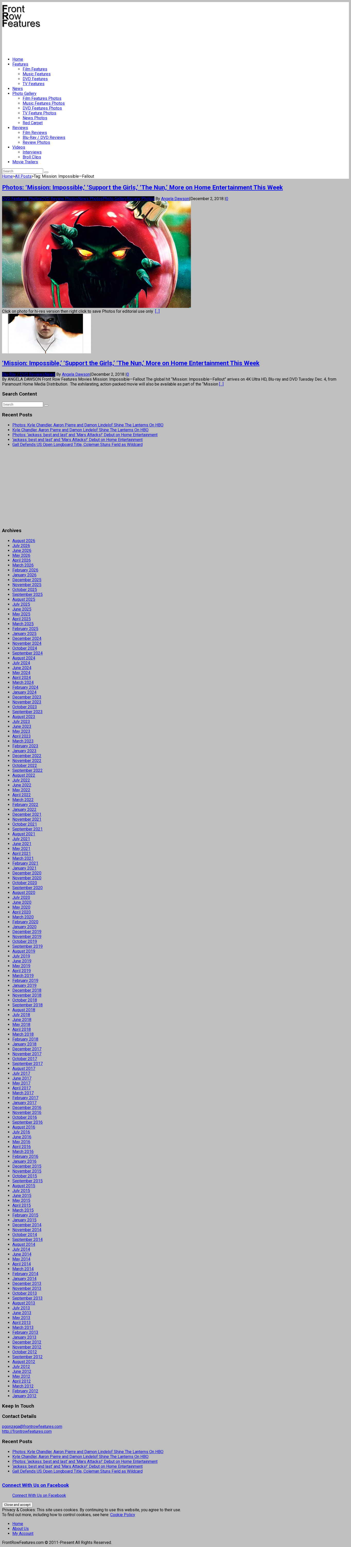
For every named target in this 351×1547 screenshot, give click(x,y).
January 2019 (24, 985)
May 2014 (21, 1259)
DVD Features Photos (42, 108)
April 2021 (21, 853)
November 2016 (26, 1112)
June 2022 (21, 785)
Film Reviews (35, 132)
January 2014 (24, 1278)
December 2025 (26, 579)
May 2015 (21, 1200)
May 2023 (21, 731)
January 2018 (24, 1044)
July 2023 (21, 721)
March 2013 (23, 1327)
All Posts (23, 176)
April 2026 (21, 560)
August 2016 (23, 1127)
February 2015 (25, 1215)
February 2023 (25, 746)
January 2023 (24, 750)
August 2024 (23, 658)
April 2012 (21, 1381)
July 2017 (21, 1073)
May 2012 (21, 1376)
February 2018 (25, 1039)
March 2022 (23, 799)
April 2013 (21, 1322)
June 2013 (21, 1312)
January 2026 (24, 575)
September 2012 (27, 1356)
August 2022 (23, 775)
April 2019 (21, 970)
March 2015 (23, 1210)
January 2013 (24, 1337)
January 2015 (24, 1220)
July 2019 (21, 956)
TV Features (33, 83)
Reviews (20, 127)
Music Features (37, 73)
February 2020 (25, 921)
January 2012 (24, 1395)
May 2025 (21, 614)
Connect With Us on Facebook (35, 1485)
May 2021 (21, 848)
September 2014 (27, 1239)
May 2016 (21, 1141)
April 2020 (21, 912)
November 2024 (26, 643)
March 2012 (23, 1386)
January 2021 (24, 868)
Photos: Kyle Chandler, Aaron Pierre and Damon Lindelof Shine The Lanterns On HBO (87, 425)
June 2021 (21, 843)
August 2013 (23, 1303)
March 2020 (23, 917)
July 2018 (21, 1014)
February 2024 (25, 687)
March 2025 (23, 623)
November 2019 (26, 936)
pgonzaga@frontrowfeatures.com (32, 1426)
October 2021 (24, 824)
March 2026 (23, 565)
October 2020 (24, 882)
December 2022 (26, 755)
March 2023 (23, 741)
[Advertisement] (95, 40)
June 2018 (21, 1019)
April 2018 (21, 1029)
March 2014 (23, 1268)
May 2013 (21, 1317)
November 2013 (26, 1288)
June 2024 (21, 667)
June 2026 (21, 550)
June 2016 (21, 1136)
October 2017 (24, 1058)
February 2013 (25, 1332)
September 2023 (27, 711)
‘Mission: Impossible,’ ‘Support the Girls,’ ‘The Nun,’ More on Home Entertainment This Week (131, 363)
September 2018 (27, 1005)
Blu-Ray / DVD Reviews (44, 137)
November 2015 (26, 1171)
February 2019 (25, 980)
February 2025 (25, 628)
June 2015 (21, 1195)
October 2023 (24, 706)
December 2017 (26, 1049)
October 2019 (24, 941)
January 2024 (24, 692)
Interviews (32, 152)
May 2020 (21, 907)
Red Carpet (33, 122)
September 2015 (27, 1180)
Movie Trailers (25, 161)
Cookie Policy (122, 1514)
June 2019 (21, 961)
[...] (157, 311)
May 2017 (21, 1083)
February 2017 (25, 1097)
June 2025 (21, 609)
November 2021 (26, 819)
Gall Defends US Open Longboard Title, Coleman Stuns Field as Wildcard (77, 444)
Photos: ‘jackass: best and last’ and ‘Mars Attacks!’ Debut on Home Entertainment (85, 434)
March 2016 (23, 1151)
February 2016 (25, 1156)
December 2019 (26, 931)
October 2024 (24, 648)
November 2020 (26, 877)
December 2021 (26, 814)
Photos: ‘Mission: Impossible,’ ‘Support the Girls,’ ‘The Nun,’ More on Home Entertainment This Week (142, 187)
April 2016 (21, 1146)
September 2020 (27, 887)
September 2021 (27, 829)
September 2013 (27, 1298)
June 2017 (21, 1078)
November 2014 (26, 1229)
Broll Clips (32, 157)
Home (17, 59)
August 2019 (23, 951)
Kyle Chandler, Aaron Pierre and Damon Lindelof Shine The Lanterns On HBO (80, 429)
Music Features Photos (44, 103)
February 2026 (25, 570)
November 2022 (26, 760)
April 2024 (21, 677)
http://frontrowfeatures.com (27, 1431)
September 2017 (27, 1063)
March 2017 (23, 1092)
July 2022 (21, 780)
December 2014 (26, 1224)
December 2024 (26, 638)
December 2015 (26, 1166)
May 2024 (21, 672)
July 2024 (21, 662)
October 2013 (24, 1293)
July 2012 (21, 1366)
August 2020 (23, 892)
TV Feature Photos (39, 113)
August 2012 (23, 1361)
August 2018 (23, 1009)
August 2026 (23, 540)
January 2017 (24, 1102)
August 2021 (23, 833)
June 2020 (21, 902)
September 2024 (27, 653)
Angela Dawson (175, 198)
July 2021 (21, 838)
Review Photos (36, 142)
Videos (18, 147)
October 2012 (24, 1351)
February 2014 (25, 1273)
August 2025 (23, 599)
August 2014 (23, 1244)
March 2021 (23, 858)
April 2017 (21, 1088)
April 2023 (21, 736)
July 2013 (21, 1307)
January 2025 (24, 633)
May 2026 (21, 555)
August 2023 (23, 716)
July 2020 (21, 897)
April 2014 (21, 1264)
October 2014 (24, 1234)
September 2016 (27, 1122)
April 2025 (21, 618)
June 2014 (21, 1254)
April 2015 (21, 1205)
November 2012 (26, 1347)
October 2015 (24, 1176)
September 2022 (27, 770)
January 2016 (24, 1161)
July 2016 (21, 1132)
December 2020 (26, 873)
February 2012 (25, 1391)
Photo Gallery (24, 93)
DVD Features (35, 78)
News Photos (35, 117)
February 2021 (25, 863)
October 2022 (24, 765)
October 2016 (24, 1117)
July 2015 (21, 1190)
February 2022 (25, 804)
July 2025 (21, 604)
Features (20, 64)
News (17, 88)
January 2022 (24, 809)
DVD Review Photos (59, 198)
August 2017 (23, 1068)
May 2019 (21, 965)
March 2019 (23, 975)
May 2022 (21, 790)
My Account (22, 1533)
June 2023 (21, 726)
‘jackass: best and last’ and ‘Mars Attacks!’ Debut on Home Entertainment (77, 439)
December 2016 (26, 1107)
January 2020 (24, 926)
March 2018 (23, 1034)
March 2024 (23, 682)
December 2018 (26, 990)
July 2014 (21, 1249)
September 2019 (27, 946)
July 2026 (21, 545)
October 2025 (24, 589)
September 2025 (27, 594)
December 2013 (26, 1283)
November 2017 (26, 1053)
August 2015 (23, 1185)
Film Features (35, 69)
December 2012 (26, 1342)
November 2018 (26, 995)
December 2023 (26, 697)
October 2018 (24, 1000)
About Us (20, 1528)
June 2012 (21, 1371)
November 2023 (26, 702)
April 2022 (21, 794)
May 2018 (21, 1024)
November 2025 (26, 584)
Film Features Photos (42, 98)
